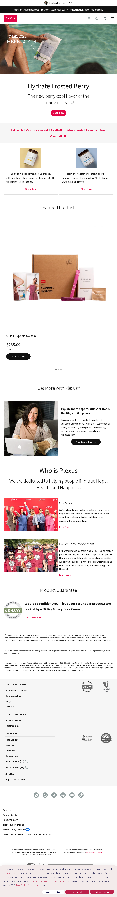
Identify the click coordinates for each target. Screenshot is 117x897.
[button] (40, 684)
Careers (9, 706)
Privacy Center (10, 814)
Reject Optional (102, 892)
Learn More (65, 575)
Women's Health (58, 135)
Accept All (77, 892)
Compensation (13, 695)
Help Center (11, 739)
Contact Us (11, 755)
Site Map (10, 773)
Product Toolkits (14, 720)
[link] (97, 18)
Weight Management (37, 129)
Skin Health (57, 129)
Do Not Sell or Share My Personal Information (27, 834)
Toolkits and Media (15, 714)
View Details (18, 356)
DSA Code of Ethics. (94, 852)
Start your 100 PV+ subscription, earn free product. (77, 9)
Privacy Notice (12, 873)
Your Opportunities (86, 441)
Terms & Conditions (13, 824)
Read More (64, 526)
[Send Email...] (70, 3)
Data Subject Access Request (28, 885)
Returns (9, 745)
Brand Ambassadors (16, 690)
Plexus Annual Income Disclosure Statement (93, 640)
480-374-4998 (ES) (14, 767)
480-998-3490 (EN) (14, 761)
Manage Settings (53, 892)
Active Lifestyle (75, 129)
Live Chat (10, 750)
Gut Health (17, 129)
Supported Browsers (16, 779)
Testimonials (12, 725)
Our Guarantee (33, 617)
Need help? (11, 733)
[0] (105, 18)
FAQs (8, 701)
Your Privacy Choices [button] (14, 829)
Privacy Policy (10, 819)
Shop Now (58, 112)
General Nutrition (95, 129)
